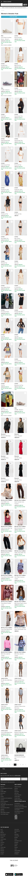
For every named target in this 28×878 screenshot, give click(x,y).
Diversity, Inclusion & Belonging (21, 806)
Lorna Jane (17, 829)
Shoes (2, 840)
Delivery (16, 788)
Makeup (2, 832)
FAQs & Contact (18, 786)
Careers (2, 796)
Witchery (2, 848)
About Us (2, 786)
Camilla (2, 837)
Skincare (2, 850)
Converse (2, 842)
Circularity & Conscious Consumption (19, 809)
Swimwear (17, 834)
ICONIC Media (3, 791)
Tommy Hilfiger (17, 850)
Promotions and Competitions (6, 798)
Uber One (2, 810)
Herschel (2, 852)
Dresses (16, 847)
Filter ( (13, 16)
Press (2, 794)
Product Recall (17, 798)
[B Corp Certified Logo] (21, 817)
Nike (15, 832)
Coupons (2, 799)
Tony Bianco (17, 852)
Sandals (16, 844)
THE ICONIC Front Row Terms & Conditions (7, 805)
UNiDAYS (2, 809)
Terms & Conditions (4, 801)
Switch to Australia (18, 799)
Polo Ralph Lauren (18, 840)
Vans (1, 845)
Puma (16, 839)
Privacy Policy (3, 803)
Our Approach (17, 803)
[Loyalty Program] (25, 4)
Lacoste (2, 853)
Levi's (2, 829)
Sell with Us (3, 793)
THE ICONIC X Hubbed (5, 812)
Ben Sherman (3, 834)
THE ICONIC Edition (4, 814)
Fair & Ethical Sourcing (19, 811)
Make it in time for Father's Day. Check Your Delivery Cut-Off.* (14, 7)
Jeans (16, 848)
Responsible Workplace (19, 805)
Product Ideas (17, 796)
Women (2, 10)
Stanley (2, 844)
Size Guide (17, 791)
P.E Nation (17, 853)
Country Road (3, 839)
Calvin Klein (17, 835)
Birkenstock (3, 835)
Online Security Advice (5, 807)
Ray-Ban (16, 837)
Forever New (3, 847)
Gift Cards (16, 793)
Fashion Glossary (18, 794)
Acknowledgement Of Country (6, 788)
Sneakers (16, 842)
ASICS (16, 845)
